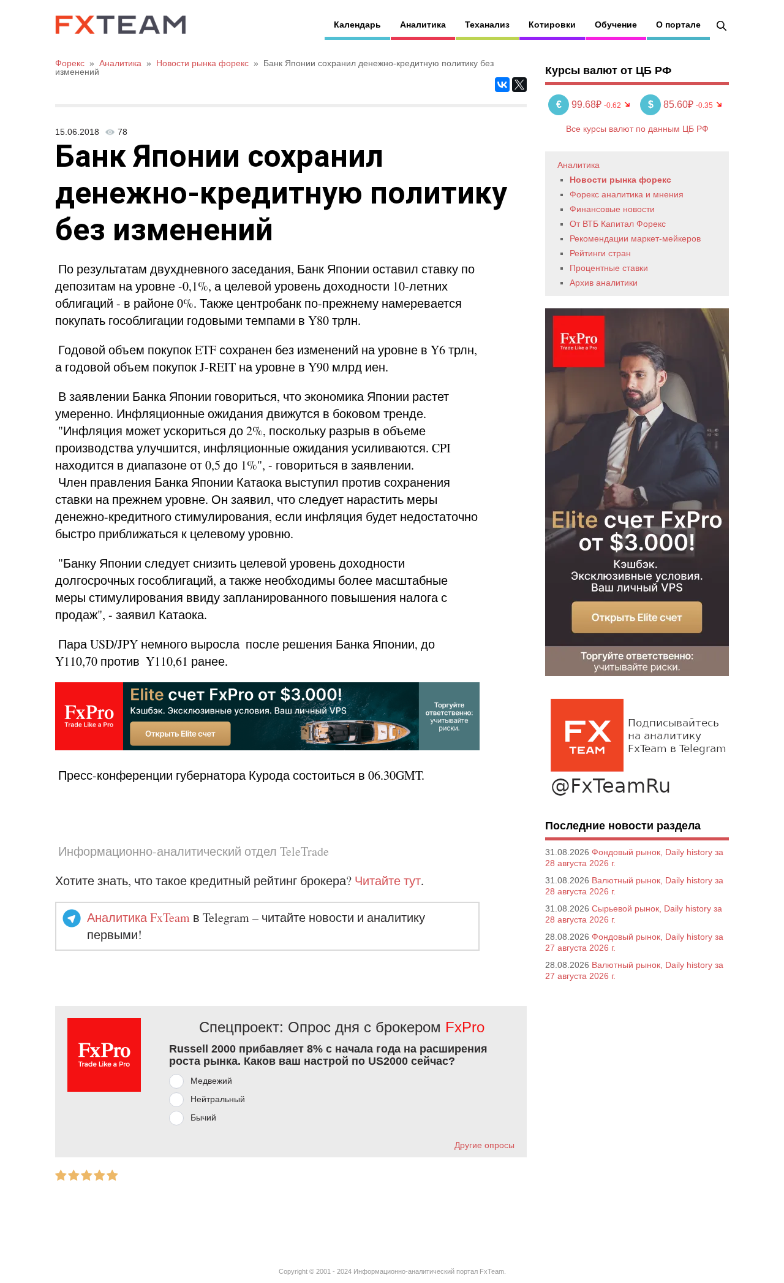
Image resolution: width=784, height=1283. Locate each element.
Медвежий (211, 1081)
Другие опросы (484, 1145)
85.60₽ (672, 104)
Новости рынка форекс (620, 180)
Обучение (616, 24)
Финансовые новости (612, 209)
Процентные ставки (609, 268)
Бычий (203, 1117)
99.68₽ (580, 104)
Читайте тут (388, 880)
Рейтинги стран (600, 253)
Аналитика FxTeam (138, 917)
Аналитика (423, 24)
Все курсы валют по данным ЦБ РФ (637, 129)
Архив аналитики (604, 282)
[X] (519, 84)
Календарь (357, 24)
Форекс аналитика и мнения (627, 194)
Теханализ (487, 24)
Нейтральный (217, 1099)
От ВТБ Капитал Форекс (618, 224)
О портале (678, 24)
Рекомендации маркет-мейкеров (635, 238)
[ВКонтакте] (502, 84)
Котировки (552, 24)
